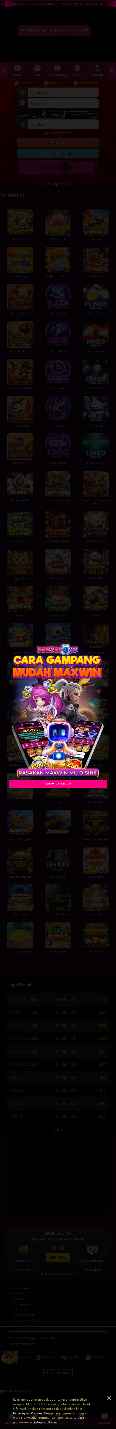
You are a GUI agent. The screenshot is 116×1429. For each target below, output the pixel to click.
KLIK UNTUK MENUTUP (58, 784)
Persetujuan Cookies (27, 1413)
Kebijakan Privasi (45, 1422)
